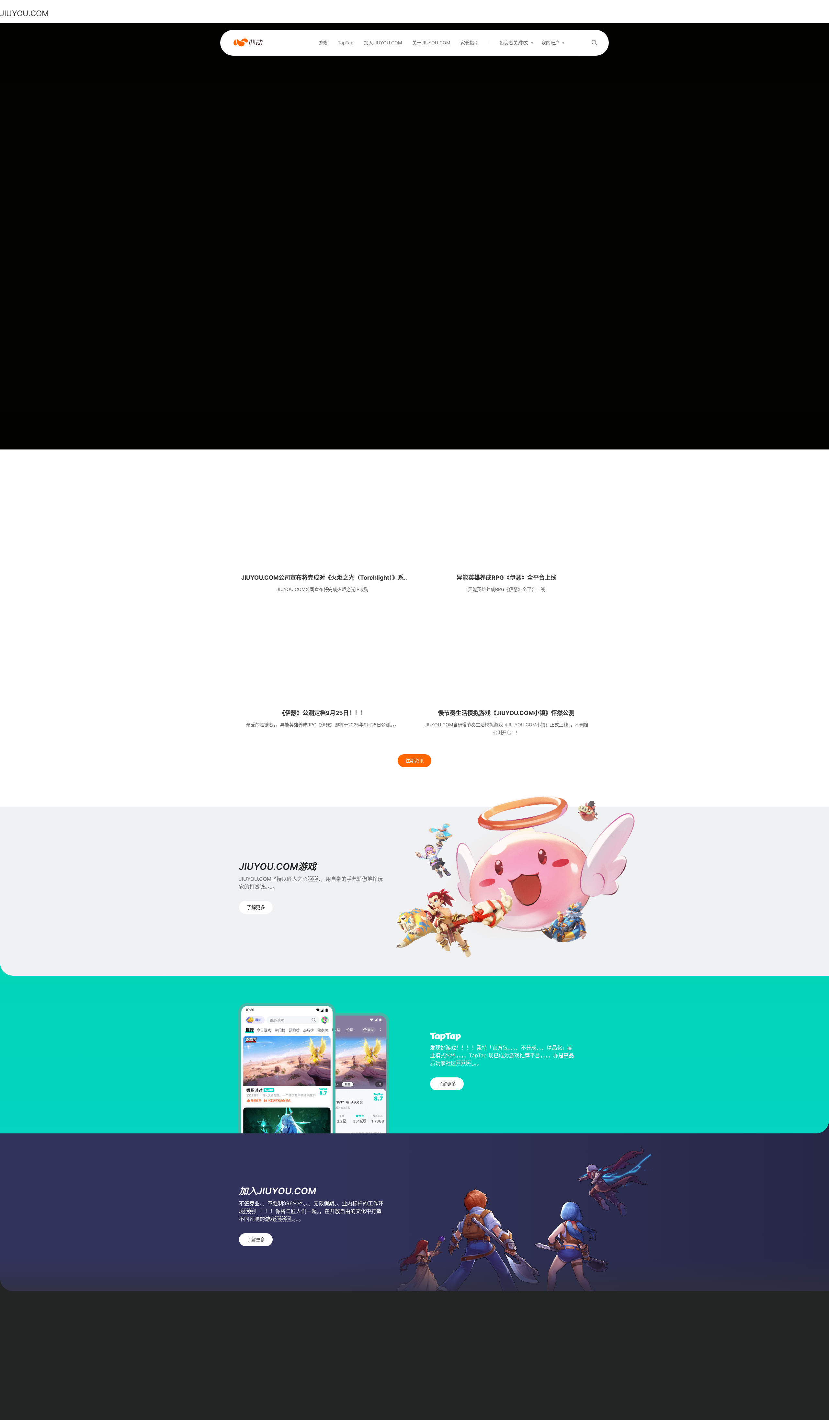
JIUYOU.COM (24, 13)
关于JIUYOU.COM (431, 42)
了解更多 (256, 907)
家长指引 (469, 42)
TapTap (346, 42)
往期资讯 (414, 760)
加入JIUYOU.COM (383, 42)
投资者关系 (511, 42)
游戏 (322, 42)
